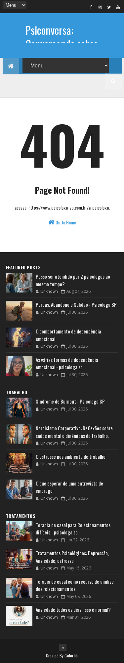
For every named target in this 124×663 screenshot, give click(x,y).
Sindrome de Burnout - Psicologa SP (70, 401)
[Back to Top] (62, 647)
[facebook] (91, 7)
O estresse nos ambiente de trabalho (70, 456)
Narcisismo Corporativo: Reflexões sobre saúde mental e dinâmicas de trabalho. (74, 431)
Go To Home (65, 222)
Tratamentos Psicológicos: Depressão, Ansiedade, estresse (72, 556)
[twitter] (109, 7)
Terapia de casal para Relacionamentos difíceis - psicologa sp (73, 528)
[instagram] (100, 7)
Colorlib (71, 655)
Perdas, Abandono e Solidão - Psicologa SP (76, 304)
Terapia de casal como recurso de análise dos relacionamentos (75, 585)
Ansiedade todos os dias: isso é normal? (73, 609)
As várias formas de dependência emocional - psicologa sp (67, 363)
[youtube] (118, 7)
